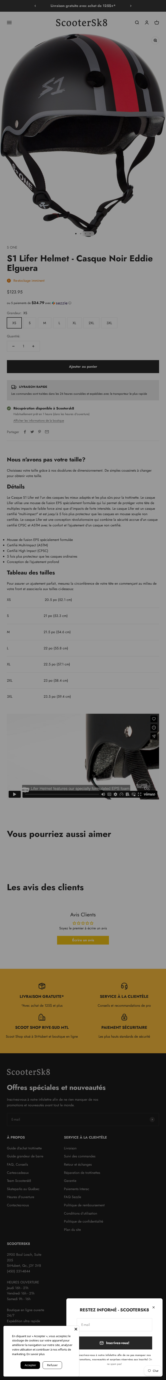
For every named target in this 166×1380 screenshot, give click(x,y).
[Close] (76, 1329)
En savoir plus (36, 1354)
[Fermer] (154, 1307)
